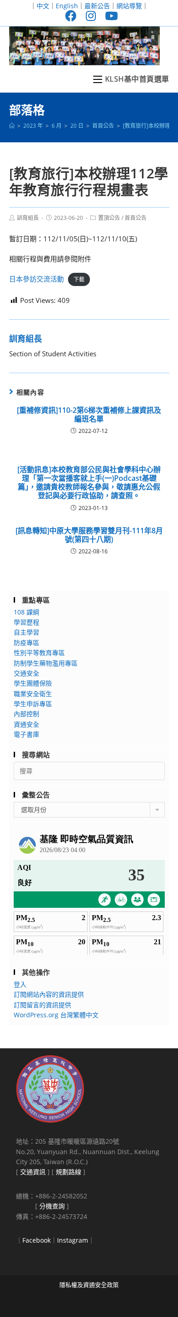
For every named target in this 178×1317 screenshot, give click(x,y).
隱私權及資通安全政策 (89, 1285)
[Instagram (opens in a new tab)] (90, 15)
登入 (20, 984)
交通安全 (26, 673)
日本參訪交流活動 (36, 278)
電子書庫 (26, 734)
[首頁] (12, 126)
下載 (78, 279)
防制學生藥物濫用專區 (46, 663)
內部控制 (26, 713)
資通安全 (26, 724)
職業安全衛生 (33, 693)
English (67, 5)
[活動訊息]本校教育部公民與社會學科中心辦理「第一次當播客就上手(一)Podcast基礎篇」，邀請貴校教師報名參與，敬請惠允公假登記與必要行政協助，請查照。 (89, 482)
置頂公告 (109, 218)
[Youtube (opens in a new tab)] (109, 15)
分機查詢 (52, 1206)
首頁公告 (136, 218)
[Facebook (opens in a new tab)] (71, 15)
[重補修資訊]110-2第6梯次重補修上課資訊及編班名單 (89, 414)
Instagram (72, 1240)
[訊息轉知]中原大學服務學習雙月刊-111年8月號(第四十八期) (89, 535)
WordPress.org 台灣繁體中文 (56, 1014)
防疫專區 (26, 642)
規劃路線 (68, 1171)
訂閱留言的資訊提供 (42, 1004)
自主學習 (26, 632)
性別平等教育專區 (39, 652)
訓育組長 (28, 218)
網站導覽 (129, 5)
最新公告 (97, 5)
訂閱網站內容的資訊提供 (49, 994)
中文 (43, 5)
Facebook (36, 1240)
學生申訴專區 (33, 703)
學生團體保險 (33, 683)
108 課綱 (26, 612)
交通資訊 (33, 1171)
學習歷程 (26, 622)
